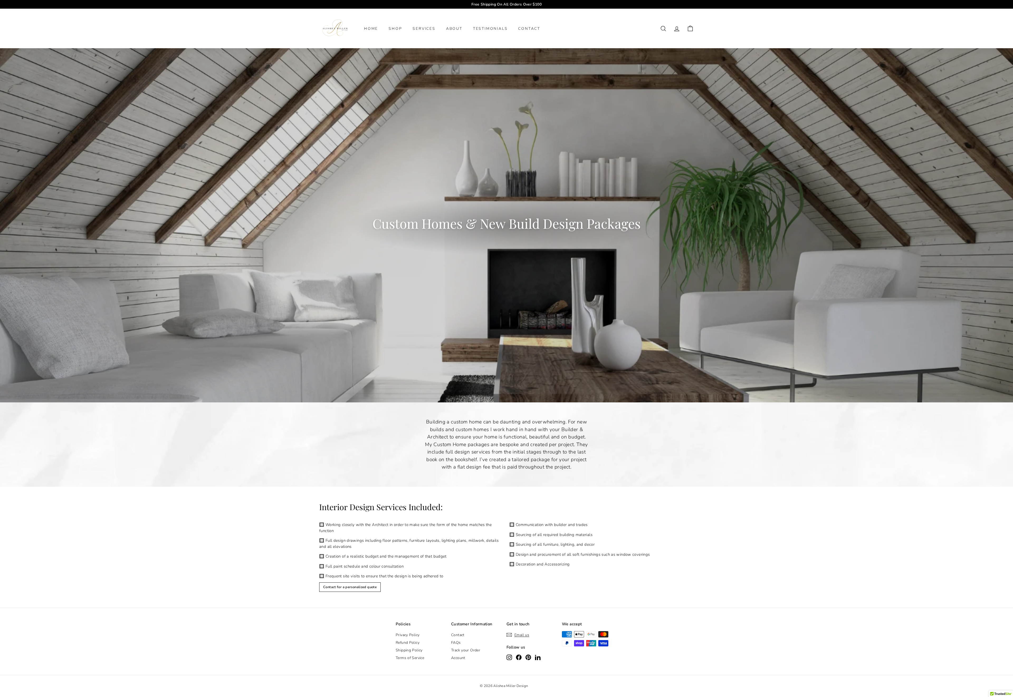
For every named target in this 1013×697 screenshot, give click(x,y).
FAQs (456, 642)
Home (371, 28)
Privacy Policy (407, 634)
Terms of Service (410, 657)
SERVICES (424, 28)
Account (458, 657)
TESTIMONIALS (490, 28)
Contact (458, 634)
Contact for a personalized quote (350, 587)
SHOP (395, 28)
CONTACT (529, 28)
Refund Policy (407, 642)
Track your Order (465, 650)
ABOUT (454, 28)
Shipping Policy (409, 650)
